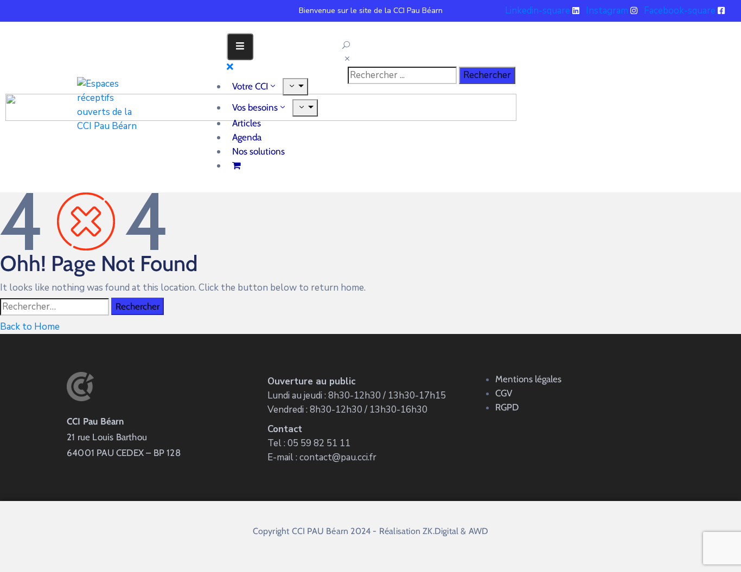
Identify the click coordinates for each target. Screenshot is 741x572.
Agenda (246, 137)
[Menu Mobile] (240, 46)
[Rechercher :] (54, 307)
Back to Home (30, 326)
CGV (503, 393)
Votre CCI (250, 86)
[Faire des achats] (237, 165)
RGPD (507, 407)
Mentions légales (528, 379)
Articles (246, 123)
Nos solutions (258, 151)
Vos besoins (255, 107)
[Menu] (295, 86)
